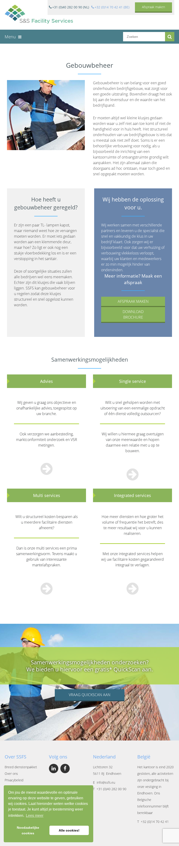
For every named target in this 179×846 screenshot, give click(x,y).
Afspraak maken (153, 7)
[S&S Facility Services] (39, 15)
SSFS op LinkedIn (53, 768)
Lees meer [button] (34, 816)
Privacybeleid (14, 780)
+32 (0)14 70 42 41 (155, 821)
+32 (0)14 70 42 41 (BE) (112, 7)
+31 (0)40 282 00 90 (111, 789)
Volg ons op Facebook (65, 768)
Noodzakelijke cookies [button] (28, 830)
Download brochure (133, 314)
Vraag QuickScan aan (89, 694)
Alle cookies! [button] (69, 830)
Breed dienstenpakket (21, 767)
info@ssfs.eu (106, 782)
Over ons (11, 773)
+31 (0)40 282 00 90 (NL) (70, 7)
